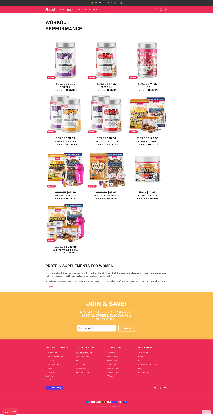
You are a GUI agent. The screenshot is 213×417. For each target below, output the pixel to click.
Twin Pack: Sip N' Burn (65, 141)
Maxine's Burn (103, 406)
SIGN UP (127, 328)
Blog (139, 360)
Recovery (79, 360)
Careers (140, 368)
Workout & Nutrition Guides (148, 364)
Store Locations (143, 372)
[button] (70, 9)
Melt (147, 87)
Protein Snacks (50, 360)
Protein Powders (51, 353)
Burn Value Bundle (65, 195)
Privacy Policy (112, 364)
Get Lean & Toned (82, 372)
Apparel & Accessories (53, 364)
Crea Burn (106, 87)
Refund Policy (112, 360)
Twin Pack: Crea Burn (106, 141)
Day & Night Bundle (147, 141)
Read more (49, 286)
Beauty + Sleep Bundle (106, 195)
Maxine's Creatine (147, 195)
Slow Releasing (81, 368)
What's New (49, 376)
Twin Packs (49, 372)
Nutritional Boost (82, 356)
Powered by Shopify (114, 406)
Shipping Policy (112, 356)
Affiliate (110, 376)
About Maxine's (143, 353)
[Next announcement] (166, 3)
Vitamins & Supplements (54, 356)
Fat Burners (80, 364)
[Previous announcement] (46, 3)
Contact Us (111, 353)
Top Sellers (49, 380)
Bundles (48, 368)
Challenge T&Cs (113, 372)
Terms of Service (113, 368)
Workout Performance (84, 353)
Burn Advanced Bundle (65, 250)
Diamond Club (143, 356)
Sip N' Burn (65, 87)
